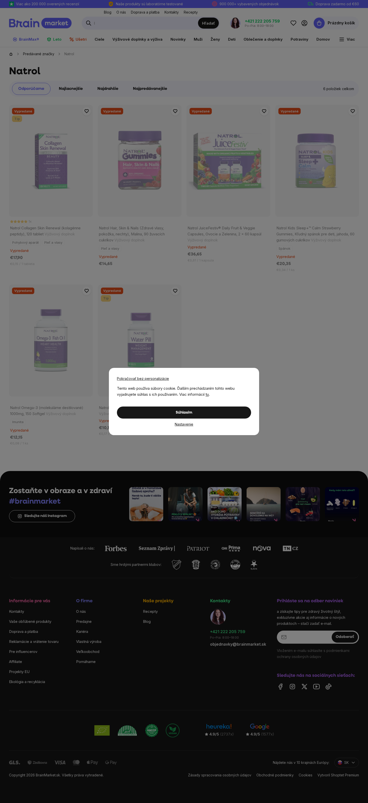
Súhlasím (184, 413)
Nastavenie (184, 424)
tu (207, 394)
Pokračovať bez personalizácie (143, 378)
